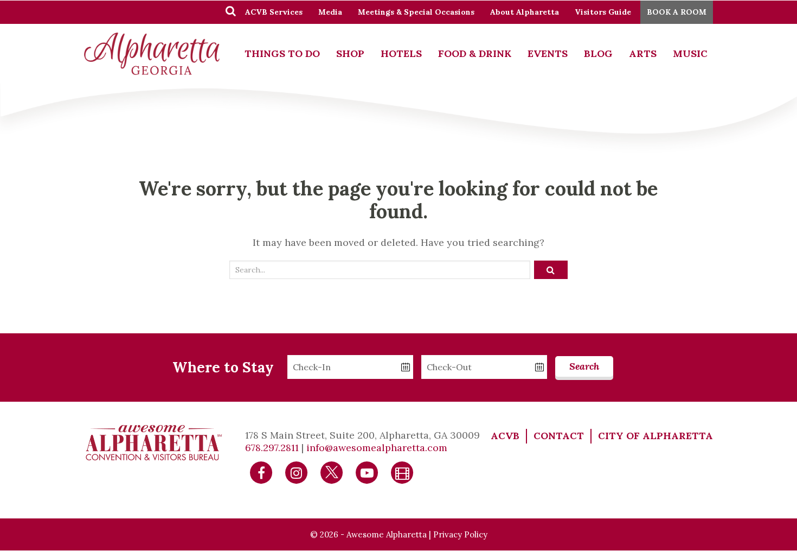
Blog (598, 53)
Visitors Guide (603, 12)
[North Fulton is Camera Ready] (402, 471)
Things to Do (282, 53)
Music (690, 53)
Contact (559, 435)
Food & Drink (474, 53)
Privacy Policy (460, 534)
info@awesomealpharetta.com (376, 447)
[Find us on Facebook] (261, 471)
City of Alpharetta (655, 435)
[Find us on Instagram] (296, 471)
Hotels (401, 53)
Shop (350, 53)
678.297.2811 (272, 447)
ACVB (505, 435)
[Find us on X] (332, 471)
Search (584, 366)
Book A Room (676, 12)
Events (548, 53)
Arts (643, 53)
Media (330, 12)
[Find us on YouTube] (367, 471)
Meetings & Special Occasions (416, 12)
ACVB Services (274, 12)
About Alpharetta (524, 12)
